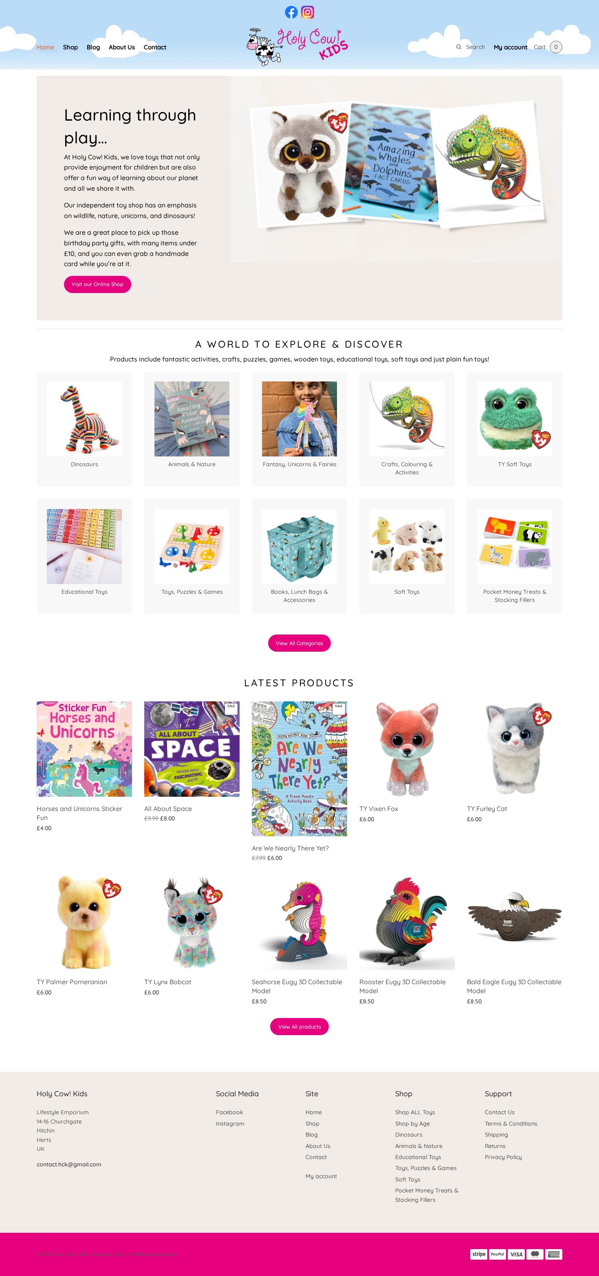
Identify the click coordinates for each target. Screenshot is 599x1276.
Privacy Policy (503, 1157)
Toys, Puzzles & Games (426, 1168)
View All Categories (299, 643)
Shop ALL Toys (415, 1112)
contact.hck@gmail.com (69, 1164)
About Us (122, 47)
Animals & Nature (419, 1146)
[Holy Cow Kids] (299, 46)
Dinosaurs (409, 1134)
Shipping (496, 1134)
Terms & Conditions (511, 1123)
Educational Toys (418, 1157)
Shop (70, 47)
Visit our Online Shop (97, 284)
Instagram (230, 1123)
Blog (93, 47)
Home (45, 47)
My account (510, 47)
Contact (155, 47)
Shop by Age (412, 1123)
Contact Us (500, 1112)
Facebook (229, 1112)
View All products (299, 1026)
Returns (495, 1146)
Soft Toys (408, 1179)
